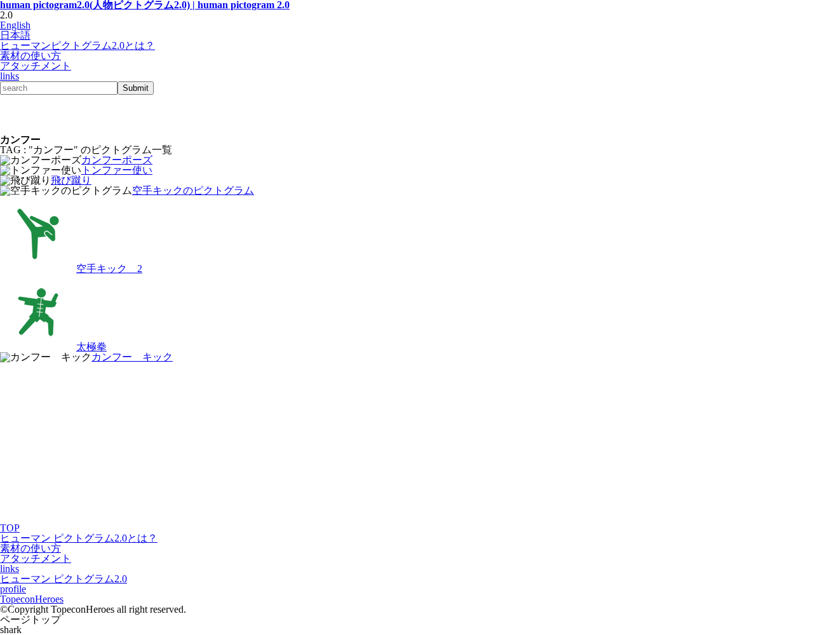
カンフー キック (132, 357)
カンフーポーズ (116, 159)
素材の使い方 (30, 55)
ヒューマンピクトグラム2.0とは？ (77, 45)
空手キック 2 (109, 268)
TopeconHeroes (32, 599)
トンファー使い (116, 170)
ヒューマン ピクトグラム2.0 (63, 578)
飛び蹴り (71, 180)
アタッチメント (35, 65)
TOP (10, 527)
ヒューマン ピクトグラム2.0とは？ (79, 538)
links (9, 76)
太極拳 (91, 346)
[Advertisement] (148, 114)
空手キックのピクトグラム (193, 190)
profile (13, 589)
